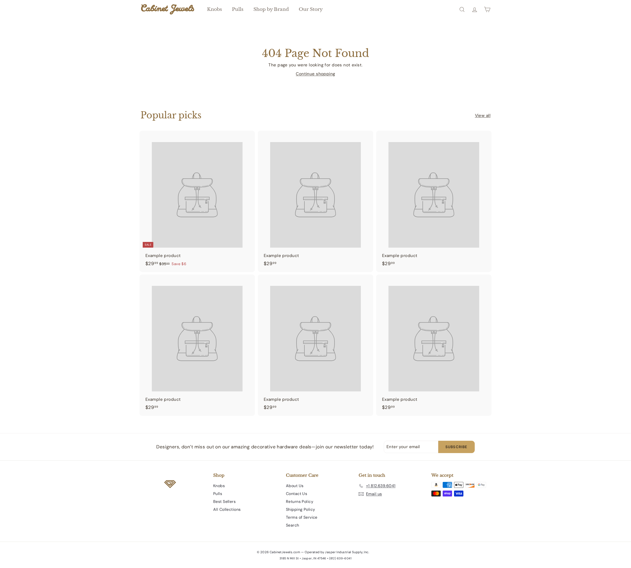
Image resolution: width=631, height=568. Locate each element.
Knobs (214, 9)
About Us (294, 485)
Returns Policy (299, 501)
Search (292, 525)
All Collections (227, 509)
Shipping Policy (300, 509)
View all (483, 115)
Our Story (311, 9)
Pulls (238, 9)
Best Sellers (224, 501)
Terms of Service (301, 517)
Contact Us (296, 493)
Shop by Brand (271, 9)
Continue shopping (315, 73)
